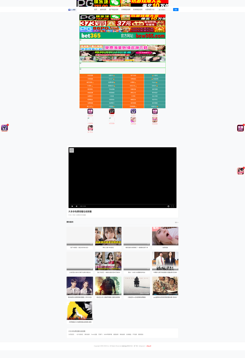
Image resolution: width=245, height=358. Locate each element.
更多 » (176, 222)
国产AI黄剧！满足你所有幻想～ (79, 247)
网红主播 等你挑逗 (108, 247)
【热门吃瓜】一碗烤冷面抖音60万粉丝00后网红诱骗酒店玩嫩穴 (108, 272)
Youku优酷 (94, 334)
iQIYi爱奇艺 (80, 334)
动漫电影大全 (149, 9)
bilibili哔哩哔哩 (108, 334)
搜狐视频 (115, 334)
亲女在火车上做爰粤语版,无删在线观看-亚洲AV (108, 297)
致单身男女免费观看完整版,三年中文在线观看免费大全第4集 (80, 297)
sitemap (124, 346)
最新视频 (103, 9)
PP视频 (135, 334)
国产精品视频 (113, 9)
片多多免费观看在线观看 (77, 331)
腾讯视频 (87, 334)
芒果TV (100, 334)
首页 (95, 9)
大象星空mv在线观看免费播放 (137, 297)
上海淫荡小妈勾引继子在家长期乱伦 (80, 272)
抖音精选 (128, 334)
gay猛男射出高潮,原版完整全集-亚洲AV (165, 297)
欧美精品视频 (137, 9)
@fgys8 (149, 346)
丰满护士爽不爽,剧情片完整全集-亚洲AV (165, 272)
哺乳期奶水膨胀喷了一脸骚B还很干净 (137, 247)
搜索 (176, 9)
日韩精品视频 (125, 9)
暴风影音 (140, 334)
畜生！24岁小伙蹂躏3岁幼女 (136, 272)
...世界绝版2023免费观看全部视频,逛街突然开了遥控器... (80, 322)
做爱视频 (165, 247)
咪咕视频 (122, 334)
